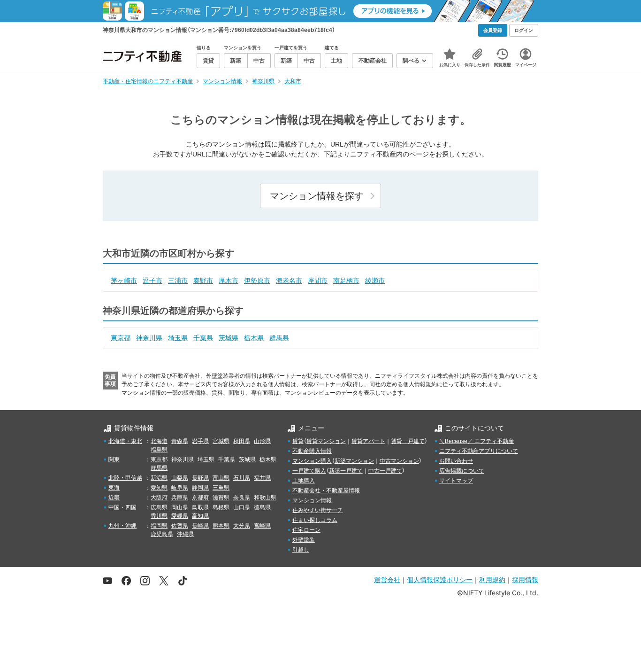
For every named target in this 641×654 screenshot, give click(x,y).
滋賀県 (221, 497)
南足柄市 (346, 280)
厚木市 (228, 280)
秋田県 (241, 441)
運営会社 (387, 580)
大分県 (241, 525)
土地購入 (303, 480)
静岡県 (200, 487)
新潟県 (159, 478)
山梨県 (179, 478)
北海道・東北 (125, 441)
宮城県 (221, 441)
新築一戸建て (346, 470)
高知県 (200, 516)
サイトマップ (456, 480)
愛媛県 (179, 516)
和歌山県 (265, 497)
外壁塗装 (303, 540)
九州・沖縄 (122, 525)
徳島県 (262, 507)
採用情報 (525, 580)
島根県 (221, 507)
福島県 (159, 449)
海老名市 (289, 280)
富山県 (221, 478)
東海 (114, 487)
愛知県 (159, 487)
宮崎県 (262, 525)
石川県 (241, 478)
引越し (300, 549)
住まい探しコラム (314, 520)
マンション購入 (312, 461)
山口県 (241, 507)
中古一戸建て (385, 470)
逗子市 (152, 280)
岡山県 (179, 507)
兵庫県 (179, 497)
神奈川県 (149, 338)
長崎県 (200, 525)
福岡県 (159, 525)
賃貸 (298, 441)
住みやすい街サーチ (317, 510)
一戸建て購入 (309, 470)
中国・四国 (122, 507)
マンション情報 (312, 500)
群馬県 (279, 338)
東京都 (120, 338)
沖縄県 (185, 534)
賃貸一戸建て (408, 441)
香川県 (159, 516)
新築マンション (354, 461)
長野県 (200, 478)
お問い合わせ (456, 461)
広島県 (159, 507)
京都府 (200, 497)
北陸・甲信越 (125, 478)
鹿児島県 (162, 534)
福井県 (262, 478)
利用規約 (492, 580)
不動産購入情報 (312, 451)
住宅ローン (306, 530)
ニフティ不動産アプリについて (478, 451)
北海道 (159, 441)
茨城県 (228, 338)
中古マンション (399, 461)
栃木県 (254, 338)
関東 (114, 459)
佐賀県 (179, 525)
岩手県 (200, 441)
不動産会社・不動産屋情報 (326, 490)
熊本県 (221, 525)
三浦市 (178, 280)
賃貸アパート (368, 441)
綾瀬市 (375, 280)
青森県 (179, 441)
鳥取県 (200, 507)
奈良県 (241, 497)
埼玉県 (178, 338)
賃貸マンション (326, 441)
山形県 (262, 441)
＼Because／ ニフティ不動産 (476, 441)
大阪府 (159, 497)
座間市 (318, 280)
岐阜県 (179, 487)
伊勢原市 (257, 280)
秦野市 (203, 280)
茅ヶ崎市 (124, 280)
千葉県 (203, 338)
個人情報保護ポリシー (440, 580)
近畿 (114, 497)
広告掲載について (461, 470)
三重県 (221, 487)
